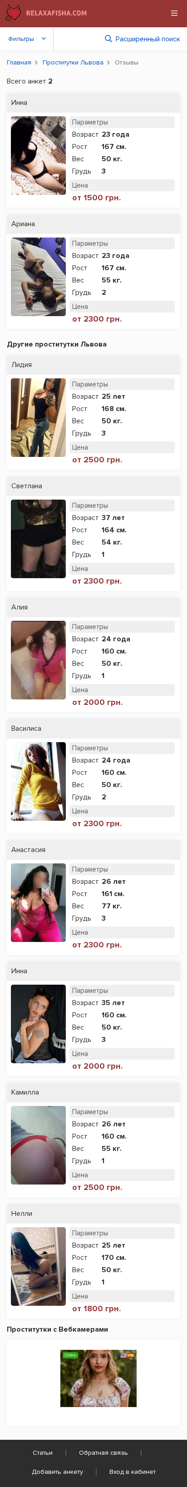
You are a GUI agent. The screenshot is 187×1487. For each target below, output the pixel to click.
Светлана (26, 486)
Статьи (43, 1453)
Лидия (21, 365)
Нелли (21, 1213)
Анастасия (28, 850)
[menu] (174, 13)
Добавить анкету (57, 1472)
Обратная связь (103, 1453)
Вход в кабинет (132, 1472)
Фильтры (21, 39)
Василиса (26, 728)
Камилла (25, 1092)
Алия (19, 607)
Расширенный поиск (148, 39)
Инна (19, 103)
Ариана (23, 224)
